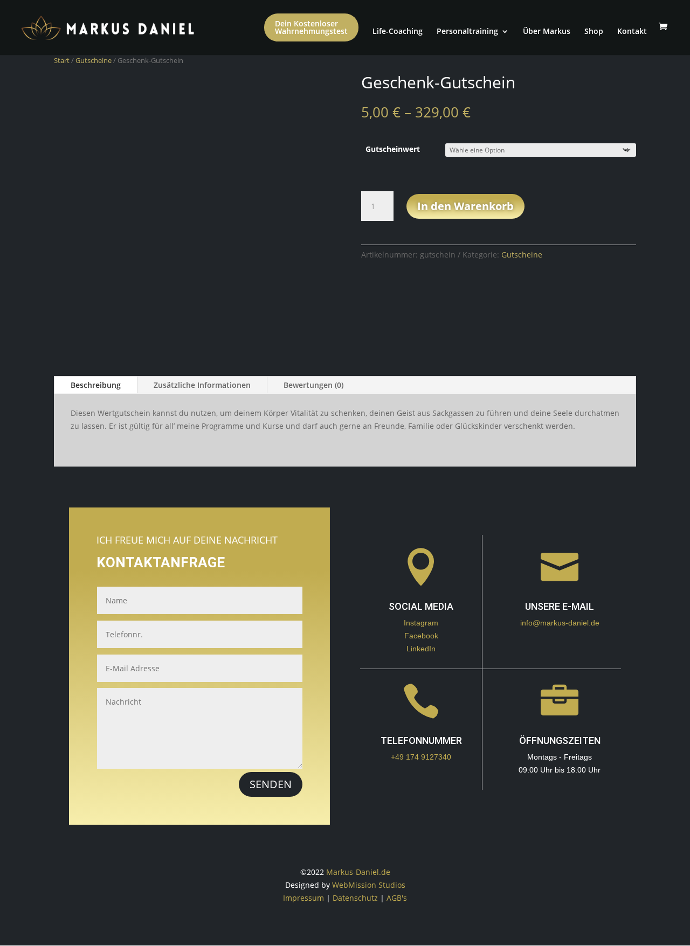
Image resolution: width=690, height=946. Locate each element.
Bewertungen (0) (313, 385)
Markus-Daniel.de (358, 872)
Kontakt (632, 31)
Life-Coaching (397, 31)
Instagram (421, 622)
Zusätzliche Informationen (202, 385)
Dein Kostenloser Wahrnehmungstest (311, 27)
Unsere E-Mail (559, 606)
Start (62, 60)
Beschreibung (96, 385)
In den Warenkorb (465, 206)
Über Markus (546, 31)
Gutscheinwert (392, 149)
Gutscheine (93, 60)
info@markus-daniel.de (559, 622)
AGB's (397, 898)
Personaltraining (467, 31)
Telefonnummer (421, 740)
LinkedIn (421, 648)
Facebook (421, 635)
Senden (271, 784)
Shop (593, 31)
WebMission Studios (368, 885)
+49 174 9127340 (421, 757)
